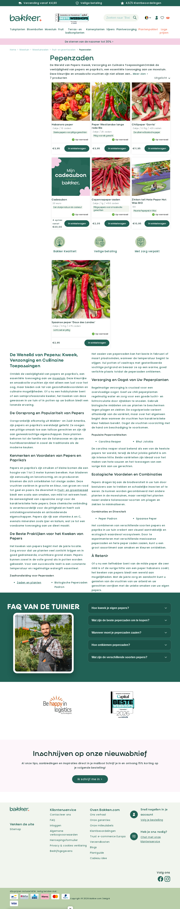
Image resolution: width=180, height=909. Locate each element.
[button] (97, 18)
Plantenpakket (148, 29)
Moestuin (50, 29)
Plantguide (97, 853)
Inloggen (55, 825)
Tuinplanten (17, 29)
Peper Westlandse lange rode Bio (108, 126)
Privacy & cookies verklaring (68, 845)
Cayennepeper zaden (106, 199)
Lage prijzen (164, 31)
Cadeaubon (59, 199)
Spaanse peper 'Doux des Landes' (73, 322)
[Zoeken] (135, 17)
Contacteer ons (60, 814)
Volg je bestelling (152, 820)
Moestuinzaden (41, 49)
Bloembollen (35, 29)
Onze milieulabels (101, 825)
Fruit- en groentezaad (72, 490)
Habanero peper (62, 124)
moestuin (58, 378)
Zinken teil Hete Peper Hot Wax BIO (149, 201)
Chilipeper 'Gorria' (143, 124)
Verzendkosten (100, 842)
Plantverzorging (126, 29)
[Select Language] (148, 19)
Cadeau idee (98, 858)
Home (13, 49)
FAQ (52, 820)
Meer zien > (140, 74)
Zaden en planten (29, 582)
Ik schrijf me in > (90, 779)
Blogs (93, 847)
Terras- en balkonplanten (74, 31)
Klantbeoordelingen (103, 831)
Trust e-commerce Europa (108, 836)
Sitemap (15, 829)
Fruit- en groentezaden (64, 49)
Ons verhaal (98, 814)
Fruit (61, 29)
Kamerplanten (95, 29)
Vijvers (110, 29)
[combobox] (121, 17)
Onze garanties (100, 820)
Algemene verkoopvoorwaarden (64, 832)
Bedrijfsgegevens (61, 851)
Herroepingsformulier (64, 840)
